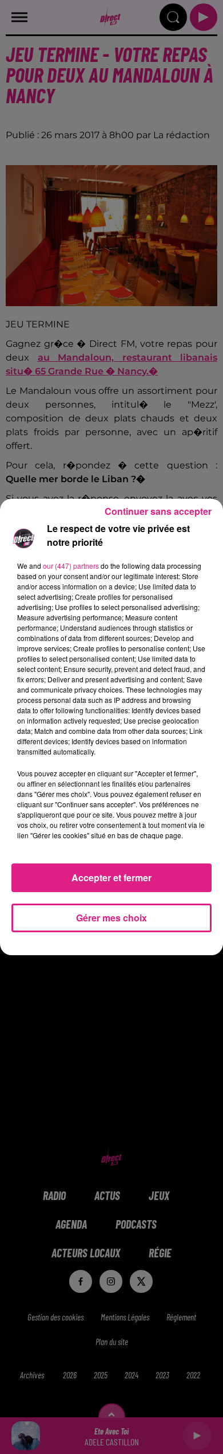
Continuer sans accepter (158, 511)
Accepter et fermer (111, 877)
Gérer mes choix (111, 917)
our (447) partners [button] (71, 565)
